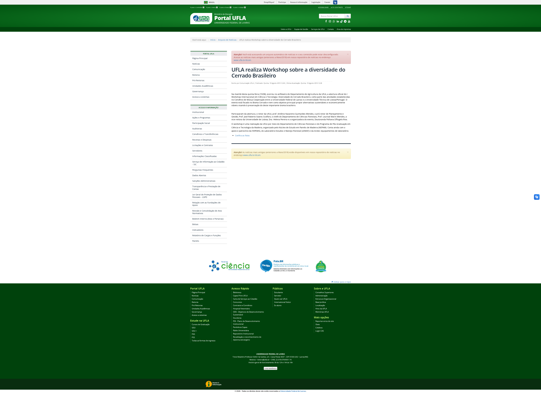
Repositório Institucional (243, 334)
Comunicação (198, 69)
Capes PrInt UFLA (240, 296)
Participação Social (201, 123)
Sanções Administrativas (203, 181)
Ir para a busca (225, 7)
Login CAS (319, 331)
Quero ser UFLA (280, 299)
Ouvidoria (237, 318)
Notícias (196, 63)
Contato (331, 29)
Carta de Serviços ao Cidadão (245, 299)
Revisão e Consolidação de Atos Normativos (207, 212)
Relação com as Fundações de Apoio (206, 203)
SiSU (193, 328)
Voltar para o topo (342, 282)
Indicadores (197, 230)
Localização (320, 305)
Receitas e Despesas (201, 139)
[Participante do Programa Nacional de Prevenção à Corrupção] (321, 266)
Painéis (195, 241)
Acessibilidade (323, 7)
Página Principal (200, 58)
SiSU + (194, 331)
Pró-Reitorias (198, 80)
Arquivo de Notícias (227, 39)
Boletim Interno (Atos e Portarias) (207, 218)
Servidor (277, 296)
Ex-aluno (277, 305)
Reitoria (196, 75)
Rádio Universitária (241, 330)
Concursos (237, 302)
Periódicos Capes (240, 327)
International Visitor (282, 302)
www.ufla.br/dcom (242, 60)
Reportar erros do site (324, 321)
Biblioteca (237, 292)
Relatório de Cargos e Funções (206, 235)
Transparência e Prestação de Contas (206, 187)
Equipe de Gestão (301, 29)
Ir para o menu (211, 7)
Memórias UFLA (322, 312)
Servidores (197, 150)
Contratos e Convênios (242, 305)
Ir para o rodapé (239, 7)
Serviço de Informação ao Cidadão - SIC (208, 163)
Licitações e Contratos (202, 145)
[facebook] (326, 21)
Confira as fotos (242, 135)
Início (212, 39)
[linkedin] (338, 21)
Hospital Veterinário (241, 308)
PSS (193, 337)
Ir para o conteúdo (197, 7)
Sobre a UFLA (286, 29)
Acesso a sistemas (200, 97)
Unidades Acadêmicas (202, 86)
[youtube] (349, 21)
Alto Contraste (337, 7)
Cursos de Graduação (201, 324)
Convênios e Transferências (205, 134)
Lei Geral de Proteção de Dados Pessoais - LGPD (207, 195)
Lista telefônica (270, 368)
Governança (198, 91)
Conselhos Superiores (324, 292)
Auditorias (197, 128)
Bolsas (195, 224)
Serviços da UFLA (318, 29)
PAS (193, 334)
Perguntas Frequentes (202, 170)
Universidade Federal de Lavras (293, 391)
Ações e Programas (201, 117)
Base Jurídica (320, 302)
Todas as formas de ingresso (203, 340)
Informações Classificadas (204, 156)
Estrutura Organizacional (325, 299)
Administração (321, 296)
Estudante (278, 292)
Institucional (198, 112)
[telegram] (345, 21)
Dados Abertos (199, 175)
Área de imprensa (344, 29)
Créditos (318, 328)
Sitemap (348, 7)
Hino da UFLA (321, 308)
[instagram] (330, 21)
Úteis (317, 324)
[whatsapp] (334, 21)
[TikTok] (341, 21)
